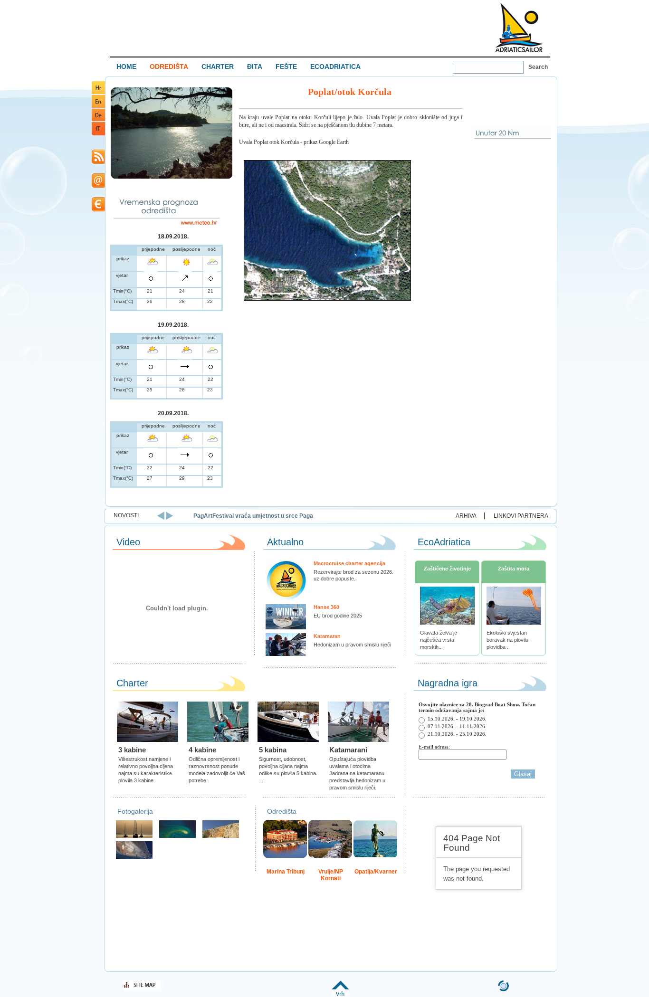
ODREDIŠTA (169, 66)
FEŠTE (286, 66)
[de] (98, 119)
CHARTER (217, 66)
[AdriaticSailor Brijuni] (177, 836)
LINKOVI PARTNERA (521, 516)
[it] (98, 133)
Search (538, 67)
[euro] (98, 209)
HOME (126, 66)
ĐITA (254, 66)
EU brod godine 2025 (338, 615)
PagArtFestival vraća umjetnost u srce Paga (253, 516)
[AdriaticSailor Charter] (134, 836)
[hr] (98, 92)
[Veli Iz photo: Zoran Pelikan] (220, 836)
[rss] (98, 162)
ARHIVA (466, 516)
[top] (340, 994)
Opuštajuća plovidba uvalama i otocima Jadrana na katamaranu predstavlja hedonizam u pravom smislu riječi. (357, 773)
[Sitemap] (142, 988)
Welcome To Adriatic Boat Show (519, 27)
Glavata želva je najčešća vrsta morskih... (438, 640)
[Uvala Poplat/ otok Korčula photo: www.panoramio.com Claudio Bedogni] (171, 177)
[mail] (98, 186)
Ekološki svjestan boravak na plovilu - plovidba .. (509, 640)
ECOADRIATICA (335, 66)
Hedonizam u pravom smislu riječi (352, 644)
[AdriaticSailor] (134, 857)
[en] (98, 106)
